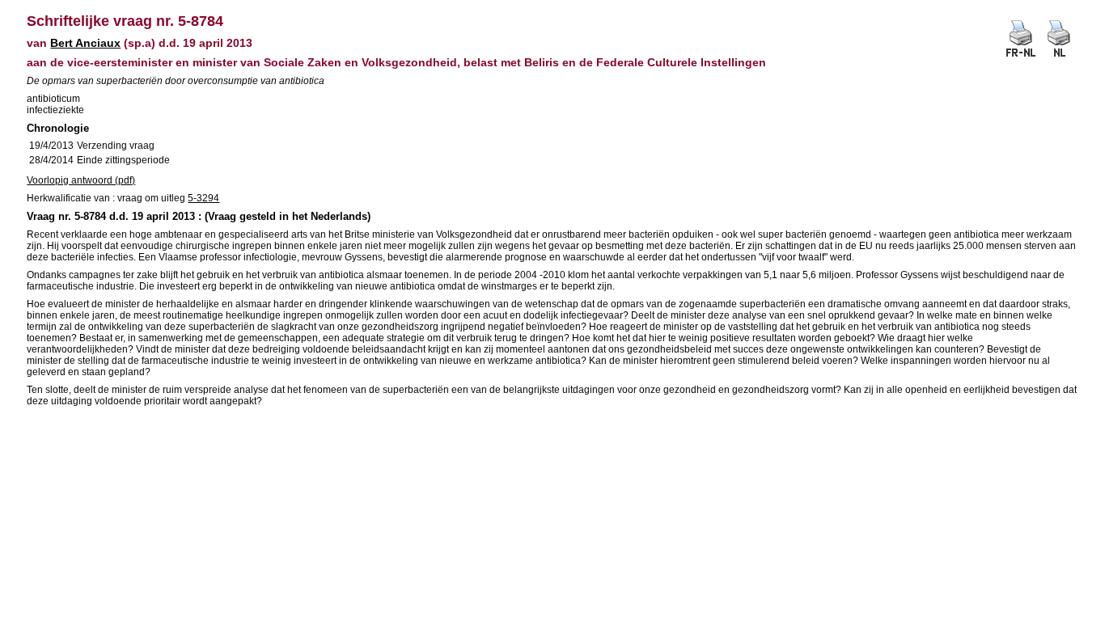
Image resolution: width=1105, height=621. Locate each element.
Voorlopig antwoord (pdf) (81, 180)
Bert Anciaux (85, 42)
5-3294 (203, 198)
